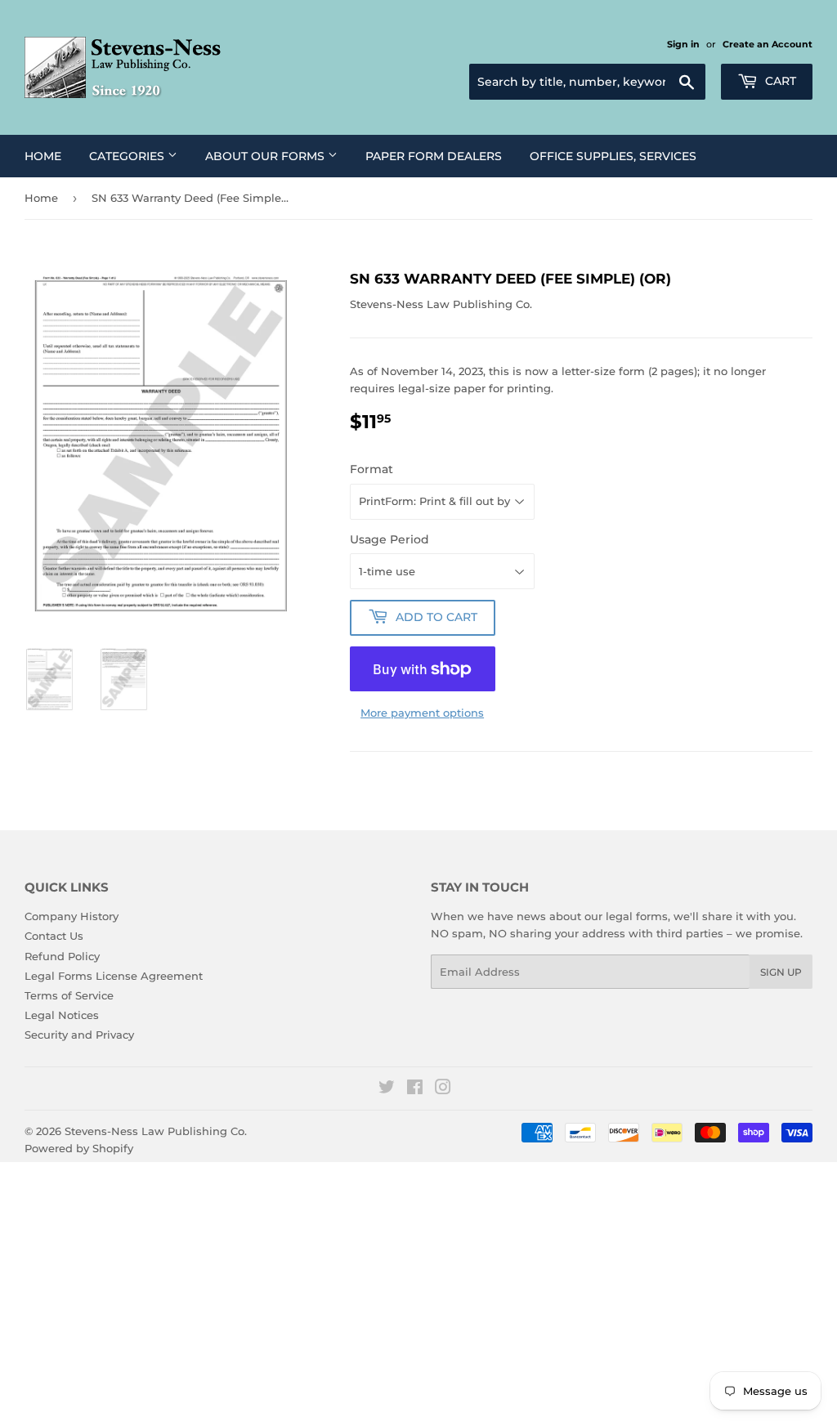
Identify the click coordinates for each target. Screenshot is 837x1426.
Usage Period (389, 539)
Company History (72, 916)
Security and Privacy (79, 1034)
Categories (128, 156)
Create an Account (767, 44)
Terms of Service (69, 995)
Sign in (683, 44)
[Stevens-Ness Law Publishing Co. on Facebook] (414, 1089)
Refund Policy (62, 956)
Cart (779, 81)
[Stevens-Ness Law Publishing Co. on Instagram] (443, 1089)
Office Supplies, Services (613, 156)
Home (43, 156)
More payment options (422, 712)
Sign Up (781, 972)
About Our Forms (266, 156)
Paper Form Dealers (433, 156)
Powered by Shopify (79, 1148)
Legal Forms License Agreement (114, 975)
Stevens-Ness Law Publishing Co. (156, 1131)
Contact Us (54, 935)
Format (371, 469)
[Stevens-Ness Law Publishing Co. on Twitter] (386, 1089)
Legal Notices (62, 1014)
